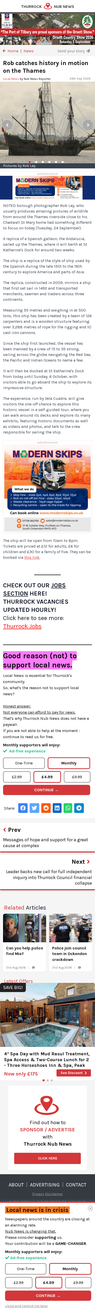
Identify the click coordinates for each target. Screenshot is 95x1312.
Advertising (45, 1185)
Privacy (38, 1194)
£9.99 (77, 776)
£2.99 (17, 776)
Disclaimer (54, 1194)
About (16, 1185)
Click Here (47, 1158)
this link (32, 557)
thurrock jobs (22, 626)
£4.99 (47, 776)
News (29, 50)
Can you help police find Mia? (24, 951)
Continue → (46, 789)
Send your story (71, 50)
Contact (76, 1185)
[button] (44, 1080)
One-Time (24, 763)
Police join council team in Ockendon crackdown (69, 954)
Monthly (69, 763)
